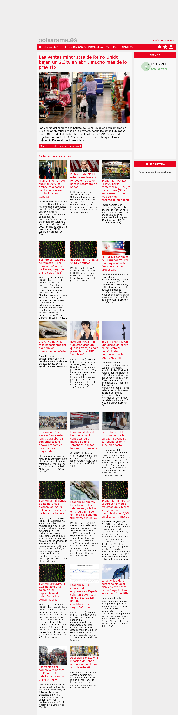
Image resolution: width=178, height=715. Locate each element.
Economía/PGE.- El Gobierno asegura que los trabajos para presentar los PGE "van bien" (84, 348)
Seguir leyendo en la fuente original (60, 146)
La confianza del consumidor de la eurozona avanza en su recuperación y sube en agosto (115, 438)
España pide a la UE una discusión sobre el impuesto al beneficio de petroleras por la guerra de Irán (115, 349)
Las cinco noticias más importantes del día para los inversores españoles (53, 346)
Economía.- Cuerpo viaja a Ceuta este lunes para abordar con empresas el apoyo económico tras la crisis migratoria (51, 441)
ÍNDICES (43, 47)
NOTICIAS (111, 47)
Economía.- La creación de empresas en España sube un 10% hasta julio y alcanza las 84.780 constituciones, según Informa (83, 596)
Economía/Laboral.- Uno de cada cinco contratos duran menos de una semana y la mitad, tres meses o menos (83, 440)
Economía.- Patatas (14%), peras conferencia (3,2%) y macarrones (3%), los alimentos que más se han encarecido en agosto (116, 190)
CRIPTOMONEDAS (94, 47)
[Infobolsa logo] (58, 40)
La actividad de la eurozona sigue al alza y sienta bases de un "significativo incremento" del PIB (115, 587)
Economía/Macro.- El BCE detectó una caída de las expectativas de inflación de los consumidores (52, 591)
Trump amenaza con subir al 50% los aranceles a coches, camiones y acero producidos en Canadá (52, 188)
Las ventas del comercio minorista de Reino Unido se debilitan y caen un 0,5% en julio (51, 673)
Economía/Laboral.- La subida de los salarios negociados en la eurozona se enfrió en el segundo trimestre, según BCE (84, 509)
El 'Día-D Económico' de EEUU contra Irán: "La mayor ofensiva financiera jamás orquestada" (116, 263)
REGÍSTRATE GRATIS (164, 40)
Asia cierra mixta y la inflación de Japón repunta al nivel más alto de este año (84, 662)
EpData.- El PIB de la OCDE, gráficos (84, 261)
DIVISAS (78, 47)
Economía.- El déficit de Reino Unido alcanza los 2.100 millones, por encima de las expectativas (52, 507)
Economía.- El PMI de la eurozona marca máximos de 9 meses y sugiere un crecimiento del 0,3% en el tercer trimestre (116, 508)
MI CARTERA (125, 47)
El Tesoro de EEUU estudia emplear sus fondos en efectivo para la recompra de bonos (83, 181)
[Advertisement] (106, 19)
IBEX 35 (67, 47)
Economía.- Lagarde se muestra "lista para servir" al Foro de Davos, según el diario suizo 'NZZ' (52, 266)
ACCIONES (55, 47)
